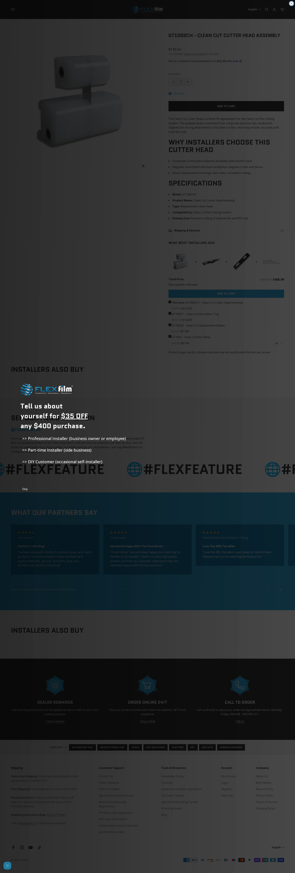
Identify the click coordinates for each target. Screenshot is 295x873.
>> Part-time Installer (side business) (56, 450)
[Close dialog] (291, 3)
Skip (25, 489)
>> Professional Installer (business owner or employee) (74, 438)
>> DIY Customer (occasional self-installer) (62, 461)
